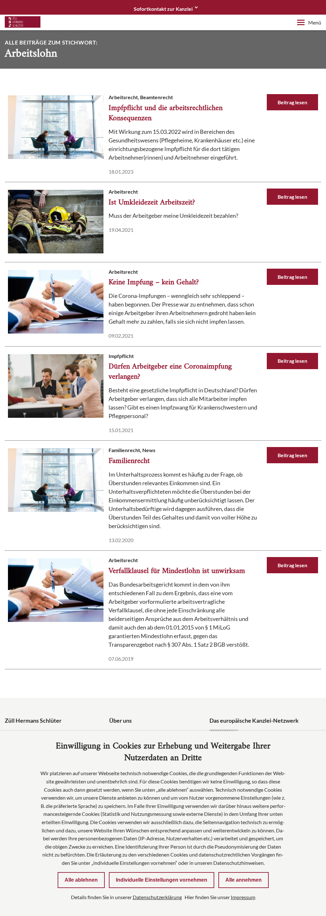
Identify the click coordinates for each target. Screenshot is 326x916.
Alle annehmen (243, 880)
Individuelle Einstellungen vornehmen (161, 880)
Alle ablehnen (81, 880)
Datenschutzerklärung (157, 897)
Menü (314, 22)
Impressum (243, 897)
